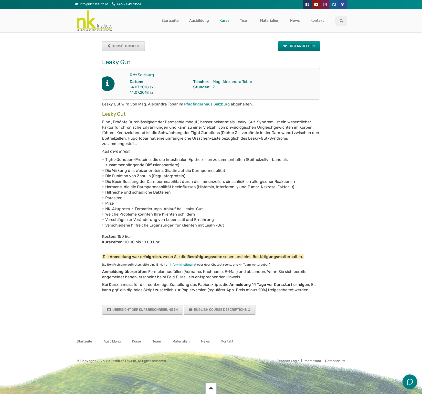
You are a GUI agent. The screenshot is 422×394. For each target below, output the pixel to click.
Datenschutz (335, 361)
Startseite (170, 20)
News (295, 20)
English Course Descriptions (220, 310)
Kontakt (317, 20)
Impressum (312, 361)
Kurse (225, 20)
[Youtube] (316, 4)
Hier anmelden (301, 46)
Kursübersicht (126, 46)
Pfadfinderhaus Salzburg (207, 104)
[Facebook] (307, 4)
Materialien (269, 20)
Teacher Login (288, 361)
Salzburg (146, 75)
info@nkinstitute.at (183, 264)
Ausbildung (199, 20)
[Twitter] (333, 4)
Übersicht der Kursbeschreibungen (145, 310)
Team (245, 20)
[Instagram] (325, 4)
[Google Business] (342, 4)
